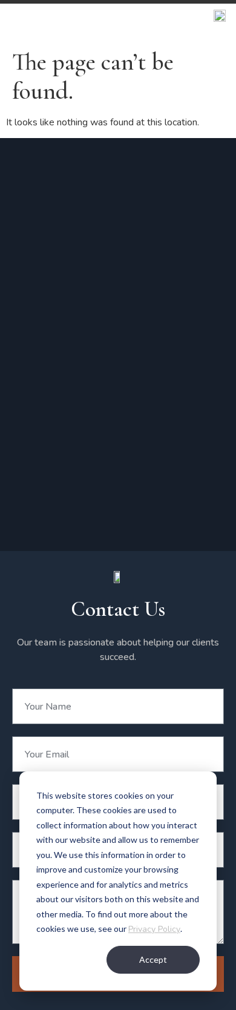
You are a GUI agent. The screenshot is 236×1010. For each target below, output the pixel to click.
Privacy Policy (154, 929)
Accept (153, 959)
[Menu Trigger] (219, 19)
